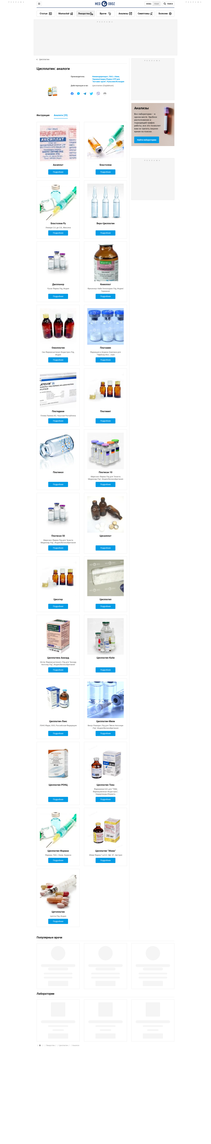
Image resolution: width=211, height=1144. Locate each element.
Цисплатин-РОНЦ (58, 785)
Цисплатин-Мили (105, 721)
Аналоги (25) (61, 115)
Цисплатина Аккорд (58, 657)
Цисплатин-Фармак (58, 851)
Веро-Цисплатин (106, 223)
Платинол (58, 472)
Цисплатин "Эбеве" (105, 851)
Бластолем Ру (58, 223)
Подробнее (58, 172)
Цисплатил (105, 599)
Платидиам (58, 411)
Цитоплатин (58, 911)
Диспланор (58, 284)
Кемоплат (105, 284)
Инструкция (43, 115)
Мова (148, 4)
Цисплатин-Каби (106, 657)
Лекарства (50, 1045)
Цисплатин (44, 59)
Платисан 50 (58, 535)
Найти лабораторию (146, 140)
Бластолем (106, 165)
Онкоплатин (58, 347)
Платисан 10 (105, 472)
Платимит (105, 411)
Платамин (105, 347)
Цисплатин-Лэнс (58, 721)
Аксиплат (58, 165)
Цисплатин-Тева (105, 785)
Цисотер (58, 599)
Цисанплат (105, 535)
